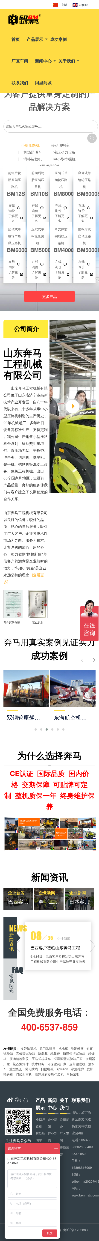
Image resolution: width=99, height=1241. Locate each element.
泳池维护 (77, 1069)
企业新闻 (52, 1123)
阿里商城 (43, 83)
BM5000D (84, 240)
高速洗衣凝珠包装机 (49, 1074)
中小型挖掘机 (64, 159)
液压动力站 (20, 450)
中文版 (62, 4)
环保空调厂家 (57, 1064)
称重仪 (55, 1053)
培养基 (43, 1053)
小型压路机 (30, 145)
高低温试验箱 (25, 1053)
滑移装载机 (32, 159)
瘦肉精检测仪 (19, 1058)
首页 (16, 39)
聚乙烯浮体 (21, 1064)
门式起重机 (24, 1074)
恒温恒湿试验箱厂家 (68, 1058)
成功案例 (58, 39)
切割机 (23, 457)
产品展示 (35, 39)
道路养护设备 (49, 166)
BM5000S (37, 240)
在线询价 (12, 208)
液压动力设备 (64, 152)
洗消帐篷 (77, 1048)
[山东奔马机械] (24, 19)
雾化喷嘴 (31, 1069)
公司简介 (64, 1123)
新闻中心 (43, 61)
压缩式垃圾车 (41, 1058)
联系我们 (20, 83)
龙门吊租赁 (47, 1048)
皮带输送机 (28, 1048)
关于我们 (66, 61)
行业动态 (52, 1137)
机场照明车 (32, 152)
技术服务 (38, 1064)
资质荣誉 (64, 1150)
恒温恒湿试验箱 (74, 1053)
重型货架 (15, 1069)
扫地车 (63, 1048)
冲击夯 (9, 457)
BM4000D (61, 240)
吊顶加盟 (73, 1074)
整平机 (9, 464)
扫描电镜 (47, 1069)
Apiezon (62, 1069)
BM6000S (84, 183)
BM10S (37, 183)
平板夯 (38, 450)
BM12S (14, 183)
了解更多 (13, 218)
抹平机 (38, 457)
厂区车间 (20, 61)
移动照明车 (60, 145)
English (83, 4)
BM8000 (61, 183)
